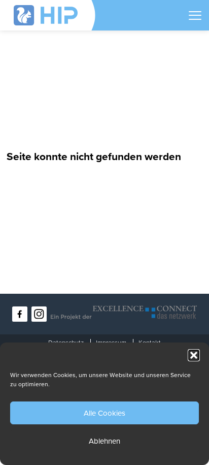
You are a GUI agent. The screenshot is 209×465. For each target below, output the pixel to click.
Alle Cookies (104, 413)
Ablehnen (104, 441)
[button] (194, 355)
